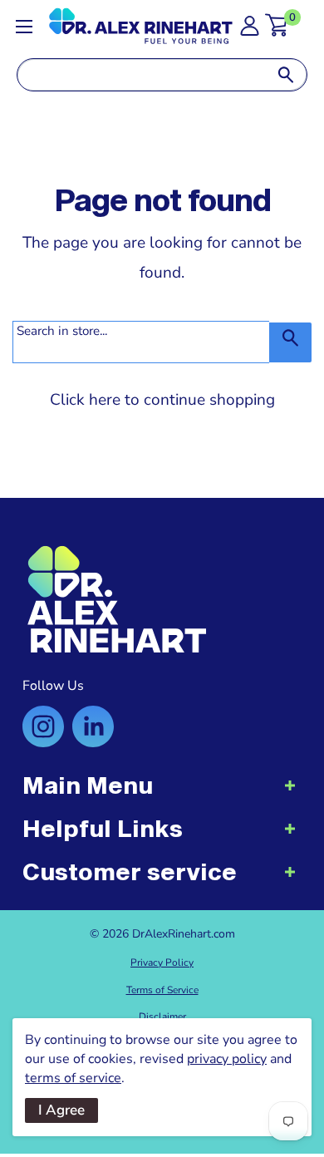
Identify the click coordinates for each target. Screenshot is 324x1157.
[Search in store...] (290, 342)
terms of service (73, 1078)
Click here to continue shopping (162, 400)
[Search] (286, 75)
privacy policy (227, 1059)
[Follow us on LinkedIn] (93, 726)
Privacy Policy (162, 962)
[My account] (249, 30)
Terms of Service (162, 990)
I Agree (61, 1110)
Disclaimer (162, 1016)
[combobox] (141, 75)
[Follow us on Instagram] (43, 726)
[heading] (162, 793)
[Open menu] (24, 26)
